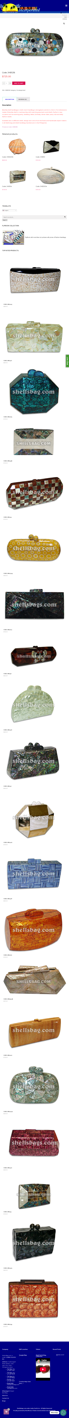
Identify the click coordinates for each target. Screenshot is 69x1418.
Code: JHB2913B (8, 999)
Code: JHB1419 (8, 304)
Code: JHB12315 (8, 573)
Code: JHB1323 (8, 1268)
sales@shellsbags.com (13, 1384)
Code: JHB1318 (8, 898)
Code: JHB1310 (8, 1167)
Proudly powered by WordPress (22, 1410)
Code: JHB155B (8, 461)
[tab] (9, 99)
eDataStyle (52, 1410)
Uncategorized (20, 90)
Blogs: (4, 1401)
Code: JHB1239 (8, 1324)
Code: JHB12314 (8, 1111)
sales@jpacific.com (12, 1388)
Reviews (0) (23, 99)
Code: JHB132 (7, 786)
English (6, 210)
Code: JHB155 (7, 1211)
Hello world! (61, 1354)
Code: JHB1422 (8, 842)
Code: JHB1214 (8, 629)
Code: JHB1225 (8, 417)
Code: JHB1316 (8, 730)
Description (9, 99)
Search (5, 220)
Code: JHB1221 (8, 955)
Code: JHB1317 (8, 360)
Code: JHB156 (7, 673)
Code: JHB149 (8, 517)
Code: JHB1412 (8, 1055)
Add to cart (18, 83)
